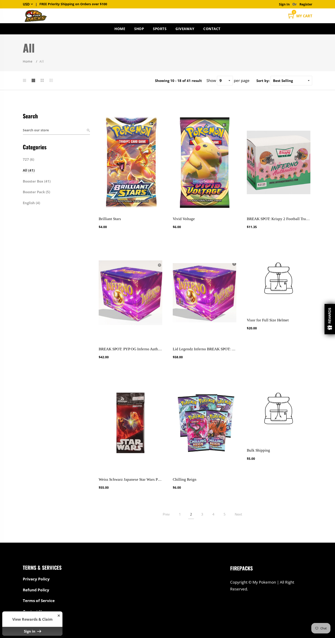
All (29, 170)
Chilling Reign (184, 479)
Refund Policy (36, 590)
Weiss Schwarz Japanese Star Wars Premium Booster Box (130, 479)
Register (305, 4)
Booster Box (37, 181)
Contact (212, 28)
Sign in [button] (30, 631)
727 (28, 159)
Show (330, 319)
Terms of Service (39, 600)
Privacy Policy (36, 579)
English (31, 203)
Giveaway (184, 28)
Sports (159, 28)
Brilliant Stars (110, 219)
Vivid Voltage (184, 219)
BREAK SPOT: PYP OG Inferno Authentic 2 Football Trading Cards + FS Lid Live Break (130, 349)
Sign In (285, 4)
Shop (139, 28)
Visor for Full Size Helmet (268, 320)
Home (119, 28)
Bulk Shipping (258, 450)
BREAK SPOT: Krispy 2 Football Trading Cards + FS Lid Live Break (278, 219)
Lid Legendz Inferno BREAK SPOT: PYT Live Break (204, 349)
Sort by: (263, 80)
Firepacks (241, 568)
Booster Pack (36, 192)
